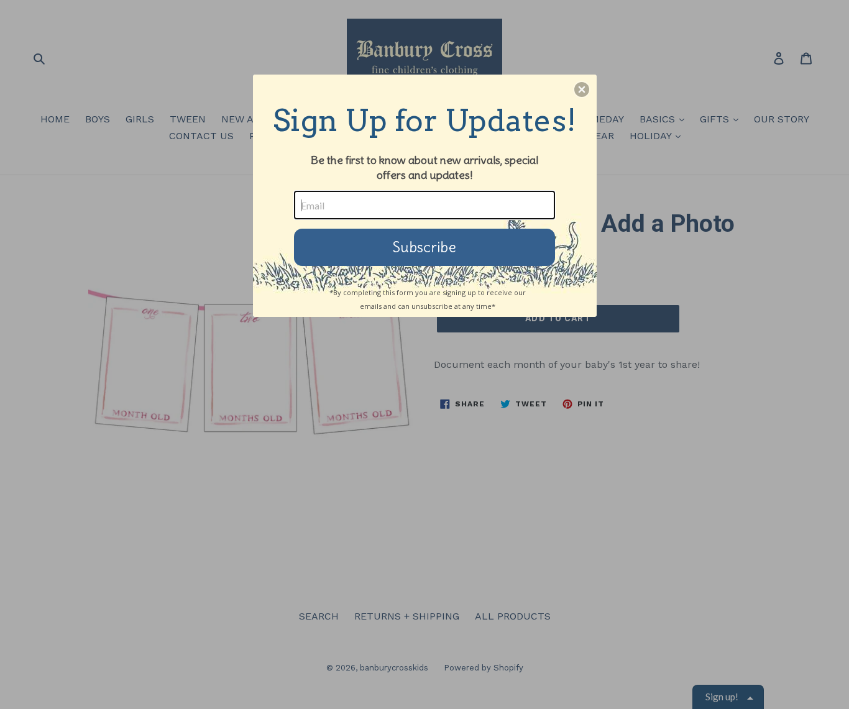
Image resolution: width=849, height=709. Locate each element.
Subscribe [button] (424, 247)
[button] (581, 89)
